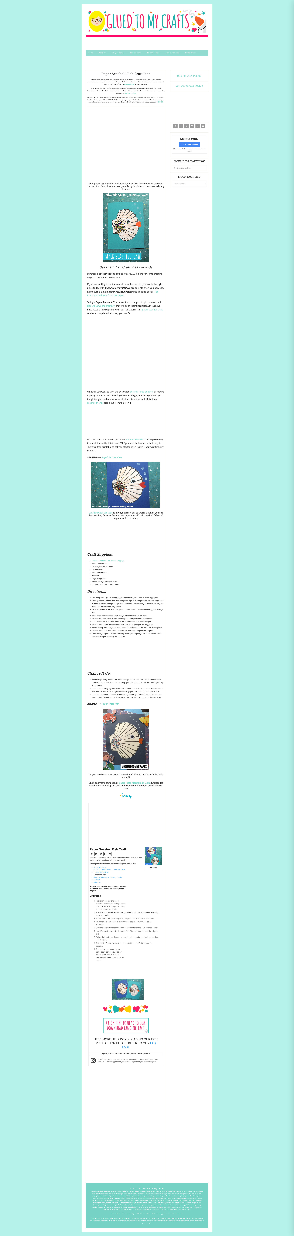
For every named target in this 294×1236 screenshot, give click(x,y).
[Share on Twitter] (96, 854)
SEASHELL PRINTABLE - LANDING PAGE (109, 870)
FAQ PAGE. (160, 102)
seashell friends (95, 402)
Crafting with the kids (101, 512)
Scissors (96, 880)
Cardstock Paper (99, 867)
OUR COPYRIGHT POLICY (189, 85)
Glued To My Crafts (147, 21)
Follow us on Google (189, 144)
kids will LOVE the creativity (101, 305)
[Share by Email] (91, 854)
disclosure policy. (130, 93)
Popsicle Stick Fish (111, 457)
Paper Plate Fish (110, 704)
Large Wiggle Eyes (102, 872)
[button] (100, 854)
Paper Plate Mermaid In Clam (135, 782)
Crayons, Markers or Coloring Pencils (107, 877)
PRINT (154, 868)
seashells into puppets (141, 391)
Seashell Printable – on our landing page (108, 561)
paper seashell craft (152, 309)
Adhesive (97, 882)
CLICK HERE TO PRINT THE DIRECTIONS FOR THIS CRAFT (127, 1054)
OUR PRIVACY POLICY (189, 75)
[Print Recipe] (110, 854)
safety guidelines (129, 84)
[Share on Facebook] (105, 854)
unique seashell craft (136, 439)
